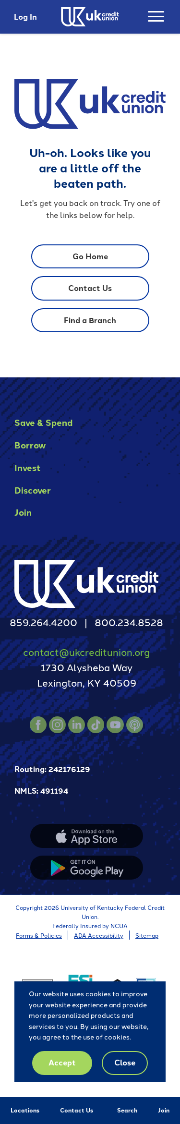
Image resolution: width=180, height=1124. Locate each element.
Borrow (30, 444)
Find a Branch (90, 320)
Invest (27, 467)
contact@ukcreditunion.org (86, 651)
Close (124, 1062)
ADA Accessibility (98, 935)
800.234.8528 (129, 621)
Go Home (90, 256)
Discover (32, 489)
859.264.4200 (43, 621)
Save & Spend (43, 422)
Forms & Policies (39, 935)
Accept (62, 1062)
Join (163, 1110)
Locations (25, 1110)
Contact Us (76, 1110)
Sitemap (146, 935)
